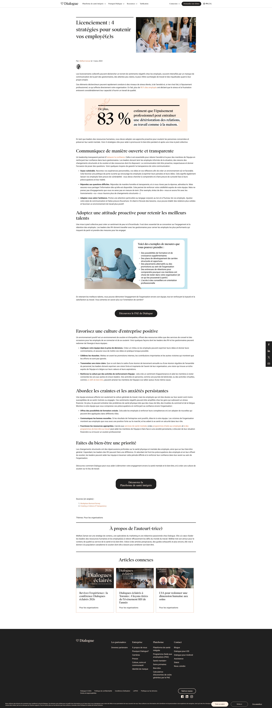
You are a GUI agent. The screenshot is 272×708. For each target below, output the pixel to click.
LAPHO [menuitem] (135, 691)
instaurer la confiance (115, 157)
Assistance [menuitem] (178, 659)
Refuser (239, 704)
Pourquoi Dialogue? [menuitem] (140, 651)
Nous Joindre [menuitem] (179, 666)
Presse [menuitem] (135, 659)
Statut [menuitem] (176, 662)
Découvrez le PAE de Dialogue (136, 313)
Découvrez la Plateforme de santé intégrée (136, 484)
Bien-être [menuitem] (157, 668)
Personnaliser (257, 704)
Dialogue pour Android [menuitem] (183, 655)
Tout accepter (220, 704)
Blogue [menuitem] (177, 647)
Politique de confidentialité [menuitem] (103, 691)
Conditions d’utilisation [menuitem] (122, 691)
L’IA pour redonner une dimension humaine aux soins (173, 596)
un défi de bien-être (95, 380)
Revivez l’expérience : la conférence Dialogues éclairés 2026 (93, 596)
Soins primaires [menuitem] (159, 664)
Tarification (144, 4)
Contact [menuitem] (178, 642)
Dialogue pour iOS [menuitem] (181, 651)
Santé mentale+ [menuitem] (159, 661)
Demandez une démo (191, 4)
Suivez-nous (187, 691)
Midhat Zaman (84, 61)
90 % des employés (148, 87)
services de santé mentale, (136, 426)
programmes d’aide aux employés (167, 426)
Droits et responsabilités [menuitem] (88, 693)
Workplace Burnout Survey (90, 503)
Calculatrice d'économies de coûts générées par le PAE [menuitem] (162, 675)
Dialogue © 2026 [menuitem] (85, 691)
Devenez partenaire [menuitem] (119, 647)
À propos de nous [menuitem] (139, 647)
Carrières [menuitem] (136, 655)
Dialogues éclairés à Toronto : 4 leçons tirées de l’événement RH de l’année (133, 597)
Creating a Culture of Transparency (93, 506)
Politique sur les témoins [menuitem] (149, 691)
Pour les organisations (93, 518)
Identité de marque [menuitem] (140, 669)
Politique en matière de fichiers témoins (91, 705)
